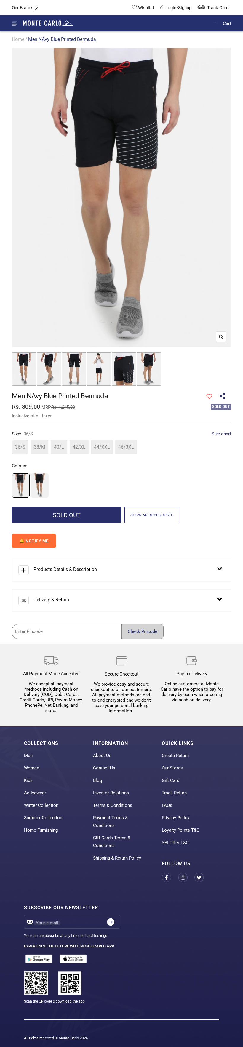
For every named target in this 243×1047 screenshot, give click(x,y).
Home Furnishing (41, 830)
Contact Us (104, 768)
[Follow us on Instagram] (186, 878)
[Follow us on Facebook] (170, 878)
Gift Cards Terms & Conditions (111, 841)
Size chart (221, 434)
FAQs (167, 805)
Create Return (175, 755)
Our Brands (22, 7)
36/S (20, 447)
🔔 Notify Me (34, 540)
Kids (28, 780)
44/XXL (102, 447)
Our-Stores (172, 768)
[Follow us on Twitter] (202, 878)
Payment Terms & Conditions (110, 821)
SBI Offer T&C (175, 842)
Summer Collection (43, 817)
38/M (39, 447)
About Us (102, 755)
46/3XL (126, 447)
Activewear (35, 793)
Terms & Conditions (112, 805)
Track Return (174, 793)
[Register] (110, 922)
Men (28, 755)
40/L (59, 447)
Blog (97, 780)
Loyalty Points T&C (180, 830)
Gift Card (170, 780)
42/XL (79, 447)
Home (18, 39)
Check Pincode (142, 631)
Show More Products (151, 515)
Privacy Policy (175, 817)
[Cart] (216, 23)
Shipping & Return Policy (117, 858)
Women (31, 768)
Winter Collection (41, 805)
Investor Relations (111, 793)
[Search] (203, 23)
